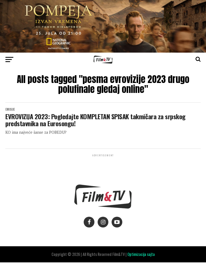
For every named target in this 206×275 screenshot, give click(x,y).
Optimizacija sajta (141, 254)
